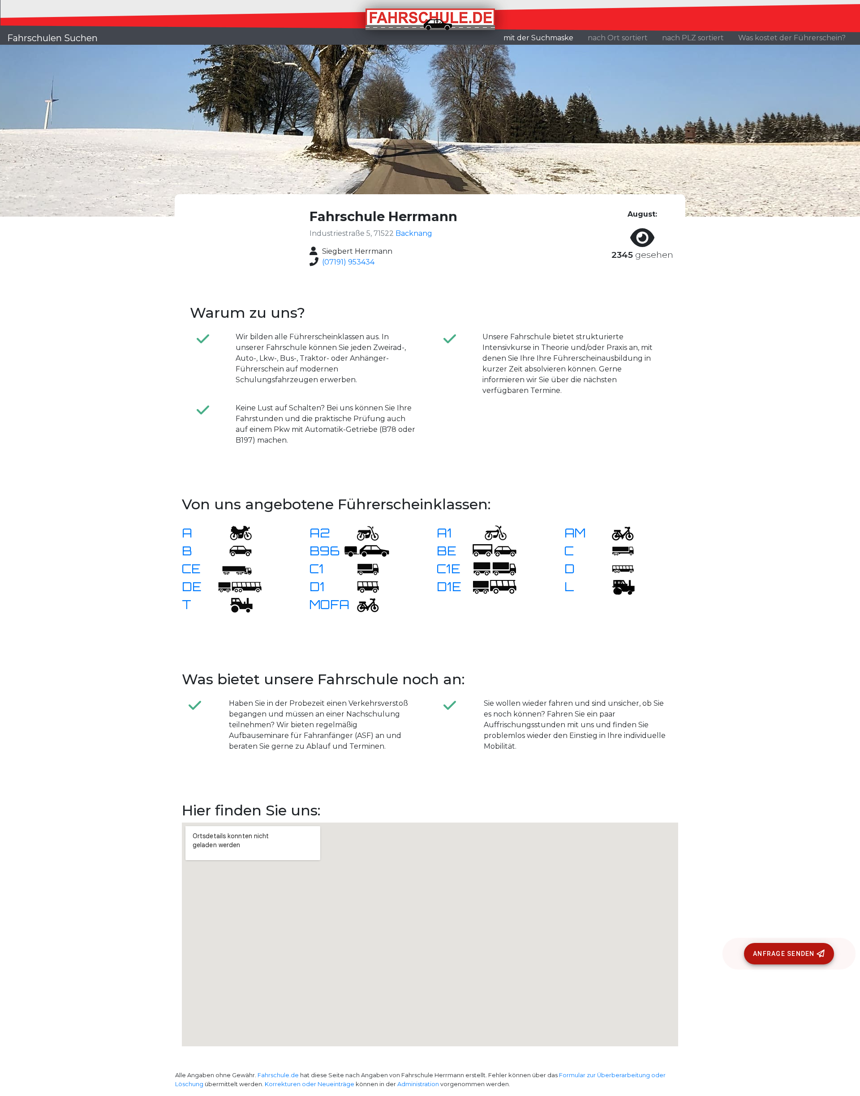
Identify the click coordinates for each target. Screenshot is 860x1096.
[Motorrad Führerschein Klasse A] (235, 532)
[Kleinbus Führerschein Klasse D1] (362, 586)
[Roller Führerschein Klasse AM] (617, 532)
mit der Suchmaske (541, 37)
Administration (418, 1084)
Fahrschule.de (278, 1075)
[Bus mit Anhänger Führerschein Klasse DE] (239, 586)
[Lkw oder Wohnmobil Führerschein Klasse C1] (362, 568)
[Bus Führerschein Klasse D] (617, 568)
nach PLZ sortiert (693, 38)
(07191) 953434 (348, 262)
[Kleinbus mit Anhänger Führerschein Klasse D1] (494, 586)
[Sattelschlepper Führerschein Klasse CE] (235, 568)
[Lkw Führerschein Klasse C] (617, 550)
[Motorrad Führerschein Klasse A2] (362, 532)
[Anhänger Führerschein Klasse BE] (494, 550)
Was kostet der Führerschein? (792, 38)
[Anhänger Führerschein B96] (366, 550)
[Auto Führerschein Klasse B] (235, 550)
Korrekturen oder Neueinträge (309, 1084)
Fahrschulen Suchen (52, 38)
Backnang (414, 233)
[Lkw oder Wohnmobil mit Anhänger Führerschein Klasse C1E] (494, 568)
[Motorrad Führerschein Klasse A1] (490, 532)
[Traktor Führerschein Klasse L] (617, 586)
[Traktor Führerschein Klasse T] (235, 604)
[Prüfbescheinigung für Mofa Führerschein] (362, 604)
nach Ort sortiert (618, 38)
